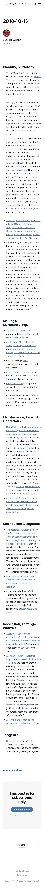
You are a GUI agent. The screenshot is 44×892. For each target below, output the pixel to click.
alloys (35, 395)
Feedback (22, 875)
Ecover (25, 708)
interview (24, 683)
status (18, 676)
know (26, 493)
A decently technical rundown (20, 372)
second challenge (18, 170)
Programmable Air (14, 383)
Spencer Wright (12, 39)
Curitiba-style (29, 208)
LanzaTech (28, 591)
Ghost (36, 881)
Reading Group (22, 871)
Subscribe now (22, 809)
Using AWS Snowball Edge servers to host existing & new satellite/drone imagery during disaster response (23, 430)
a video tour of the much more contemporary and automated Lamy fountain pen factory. (23, 352)
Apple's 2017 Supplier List (18, 330)
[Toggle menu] (39, 4)
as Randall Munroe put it (22, 448)
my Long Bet (23, 647)
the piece (27, 246)
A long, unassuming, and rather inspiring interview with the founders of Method (23, 659)
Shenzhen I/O (13, 741)
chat (25, 360)
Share (22, 844)
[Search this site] (35, 4)
